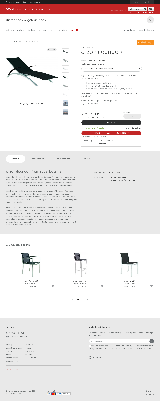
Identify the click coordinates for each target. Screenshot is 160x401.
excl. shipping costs (98, 117)
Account (137, 2)
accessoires (44, 30)
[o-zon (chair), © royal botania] (129, 277)
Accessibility (31, 358)
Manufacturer (145, 30)
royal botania (18, 41)
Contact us (104, 144)
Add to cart (111, 123)
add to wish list (135, 128)
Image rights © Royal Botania (32, 104)
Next (65, 118)
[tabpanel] (30, 272)
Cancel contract (12, 369)
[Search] (150, 19)
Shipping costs (12, 361)
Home (8, 41)
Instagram (96, 358)
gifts (56, 30)
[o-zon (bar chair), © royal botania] (80, 277)
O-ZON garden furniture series (124, 180)
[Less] (126, 116)
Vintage (65, 30)
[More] (139, 116)
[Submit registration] (152, 341)
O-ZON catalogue (118, 177)
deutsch (151, 391)
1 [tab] (78, 300)
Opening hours (32, 351)
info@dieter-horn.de (18, 337)
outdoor (20, 30)
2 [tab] (82, 300)
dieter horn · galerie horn (26, 20)
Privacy (9, 351)
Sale (73, 30)
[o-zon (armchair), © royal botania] (30, 277)
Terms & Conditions (14, 348)
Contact (29, 354)
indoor (9, 30)
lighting (31, 30)
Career (28, 348)
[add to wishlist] (53, 286)
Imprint (9, 354)
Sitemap (9, 345)
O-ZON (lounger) (32, 41)
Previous (73, 300)
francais (151, 394)
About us (29, 345)
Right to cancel (12, 358)
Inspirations (129, 30)
